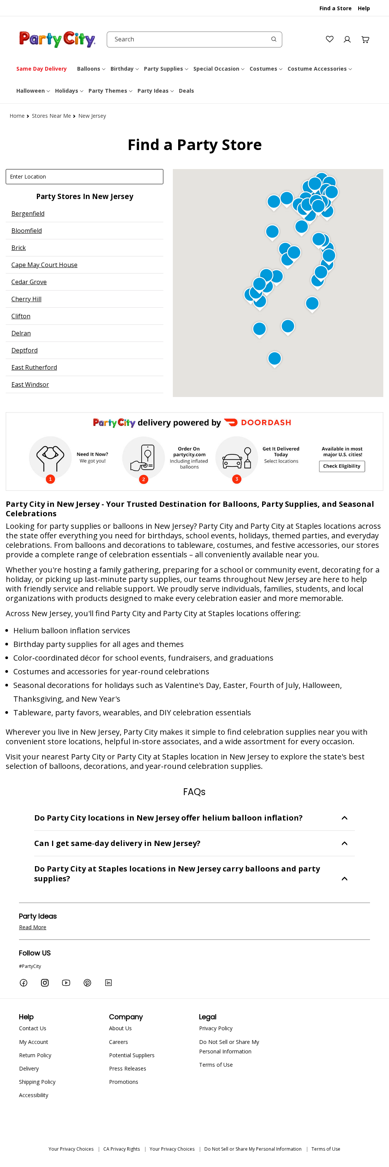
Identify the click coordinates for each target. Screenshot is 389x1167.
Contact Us (32, 1028)
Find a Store (335, 8)
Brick (18, 248)
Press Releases (127, 1068)
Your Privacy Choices (71, 1149)
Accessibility (33, 1095)
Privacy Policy (215, 1028)
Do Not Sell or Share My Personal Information (229, 1046)
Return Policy (35, 1055)
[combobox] (194, 39)
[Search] (274, 39)
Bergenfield (27, 213)
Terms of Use (216, 1064)
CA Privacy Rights (121, 1149)
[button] (92, 69)
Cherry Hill (26, 299)
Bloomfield (26, 230)
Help (364, 8)
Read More (32, 927)
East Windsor (30, 384)
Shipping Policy (37, 1081)
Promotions (123, 1081)
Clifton (20, 316)
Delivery (29, 1068)
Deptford (24, 350)
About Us (120, 1028)
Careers (118, 1041)
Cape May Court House (44, 265)
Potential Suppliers (132, 1055)
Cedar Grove (29, 282)
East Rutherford (34, 367)
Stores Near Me (51, 115)
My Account (33, 1041)
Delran (21, 333)
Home (17, 115)
